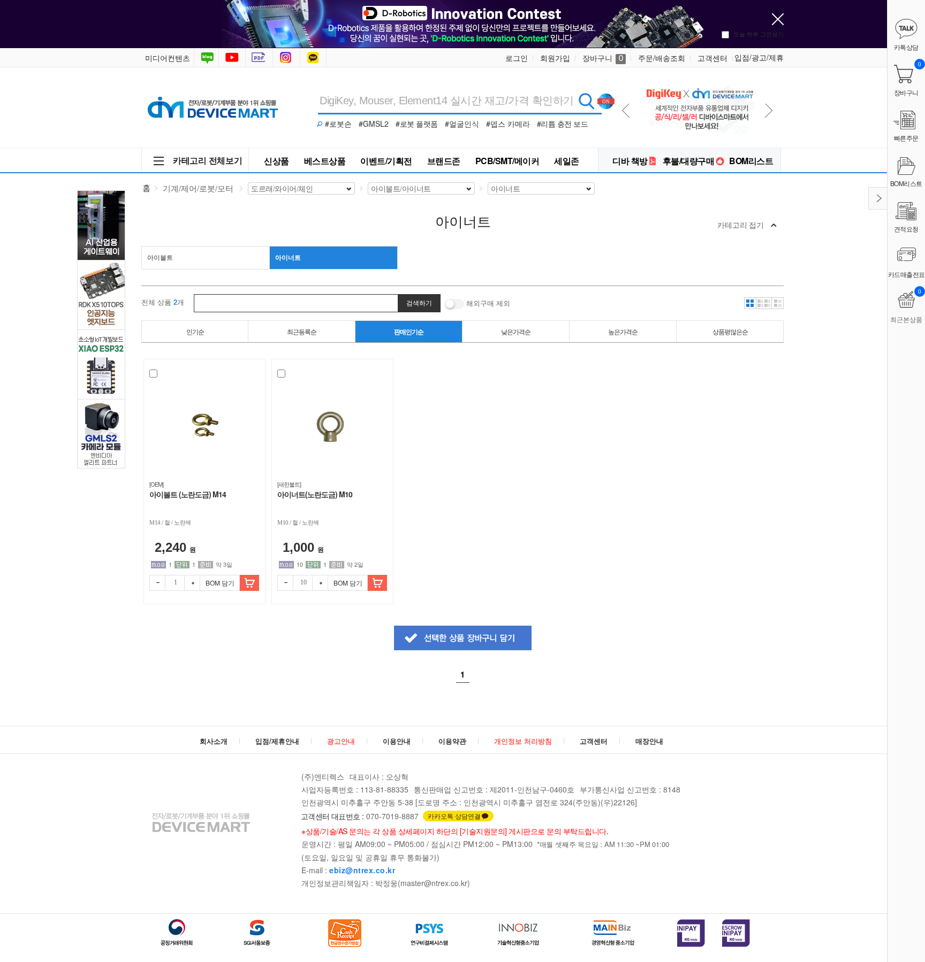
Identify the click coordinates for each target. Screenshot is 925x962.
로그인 (516, 57)
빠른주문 (906, 137)
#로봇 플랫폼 (417, 123)
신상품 (276, 161)
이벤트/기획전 (386, 161)
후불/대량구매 (689, 161)
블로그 (206, 57)
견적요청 (906, 228)
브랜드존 (443, 161)
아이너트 (288, 257)
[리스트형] (778, 303)
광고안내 (341, 741)
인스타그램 (287, 57)
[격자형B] (764, 303)
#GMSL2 (374, 123)
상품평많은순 (730, 331)
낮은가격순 (515, 331)
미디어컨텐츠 (167, 57)
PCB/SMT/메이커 (507, 161)
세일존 (566, 161)
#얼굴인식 (462, 123)
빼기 (157, 583)
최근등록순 (301, 331)
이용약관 (452, 741)
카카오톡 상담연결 (454, 815)
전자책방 (260, 57)
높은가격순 (623, 331)
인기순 (195, 331)
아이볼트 (160, 256)
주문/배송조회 (661, 57)
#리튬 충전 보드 (562, 123)
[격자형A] (750, 303)
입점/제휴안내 (277, 741)
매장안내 (649, 741)
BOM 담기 (220, 582)
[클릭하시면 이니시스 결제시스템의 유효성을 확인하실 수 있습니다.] (691, 933)
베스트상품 (325, 161)
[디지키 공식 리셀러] (699, 81)
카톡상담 (314, 57)
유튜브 (232, 57)
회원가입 (555, 57)
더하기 (192, 583)
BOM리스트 (751, 161)
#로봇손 (338, 123)
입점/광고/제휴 (759, 57)
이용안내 (397, 741)
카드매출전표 (906, 274)
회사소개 (214, 741)
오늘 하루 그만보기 (758, 33)
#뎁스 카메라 (508, 123)
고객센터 (712, 57)
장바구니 (602, 57)
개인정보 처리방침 (523, 741)
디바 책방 (630, 161)
